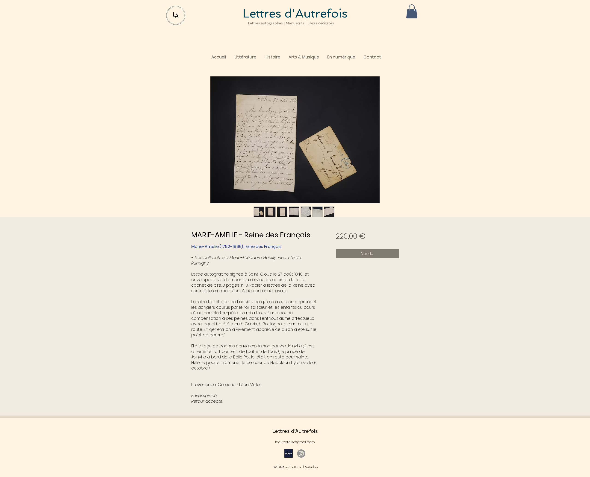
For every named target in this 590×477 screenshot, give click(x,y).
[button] (412, 11)
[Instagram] (301, 453)
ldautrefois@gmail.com (295, 441)
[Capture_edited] (288, 453)
